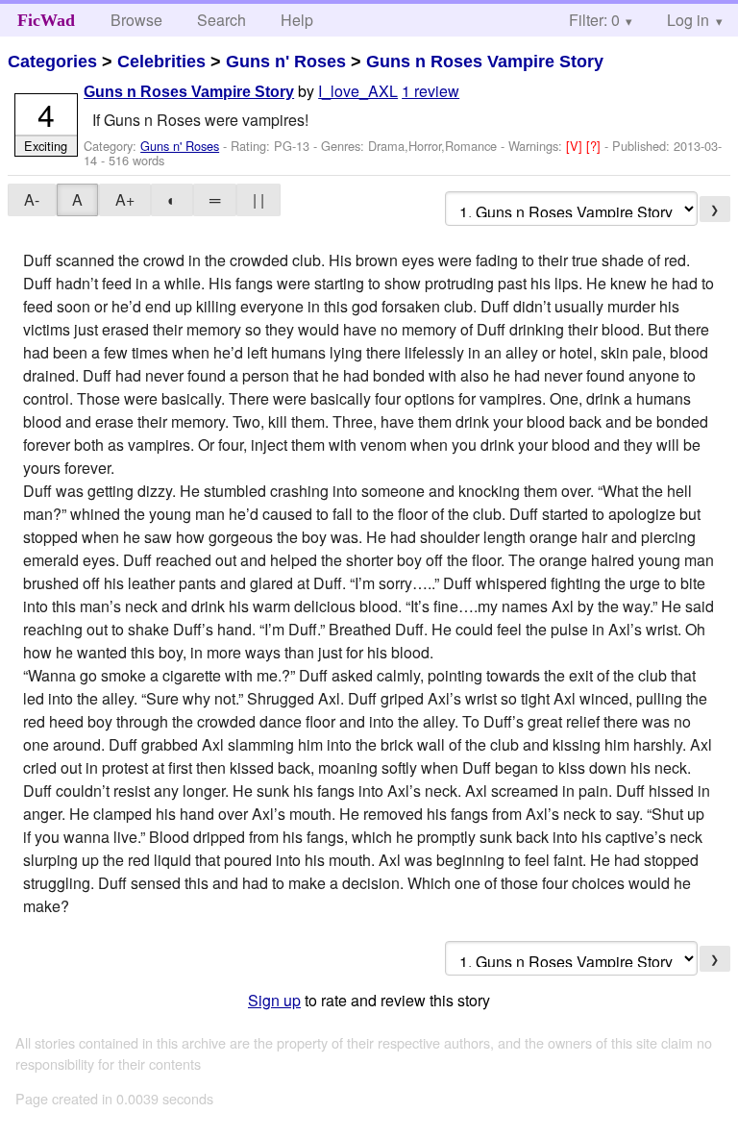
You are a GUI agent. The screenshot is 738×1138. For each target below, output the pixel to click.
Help (297, 20)
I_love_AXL (358, 91)
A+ (125, 199)
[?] (595, 145)
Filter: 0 (594, 20)
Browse (136, 20)
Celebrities (161, 61)
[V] (576, 145)
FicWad (46, 20)
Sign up (274, 1000)
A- (31, 199)
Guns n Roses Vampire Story (484, 61)
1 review (430, 91)
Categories (52, 61)
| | (258, 199)
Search (221, 20)
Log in (688, 20)
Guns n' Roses (286, 61)
